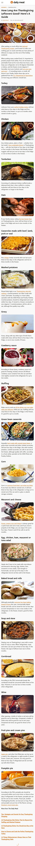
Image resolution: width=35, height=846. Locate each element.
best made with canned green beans (18, 443)
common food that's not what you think (20, 485)
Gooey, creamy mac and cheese (11, 524)
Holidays (3, 7)
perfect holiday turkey (21, 107)
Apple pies (4, 754)
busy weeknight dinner (16, 145)
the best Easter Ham (25, 219)
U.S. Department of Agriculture (23, 76)
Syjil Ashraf (5, 20)
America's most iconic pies (9, 805)
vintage (6, 258)
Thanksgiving (12, 7)
